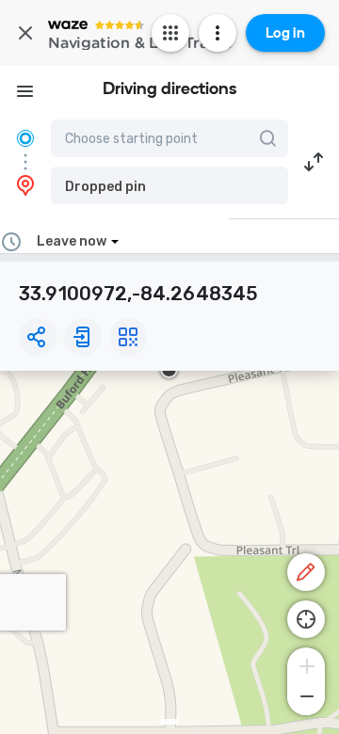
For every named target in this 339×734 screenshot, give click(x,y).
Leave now (71, 241)
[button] (169, 185)
